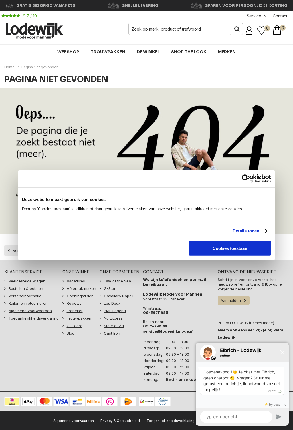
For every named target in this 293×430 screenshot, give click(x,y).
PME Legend (115, 310)
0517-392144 (155, 326)
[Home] (34, 31)
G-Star (110, 288)
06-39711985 (155, 312)
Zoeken (237, 29)
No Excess (113, 318)
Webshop (68, 51)
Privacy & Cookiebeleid (120, 421)
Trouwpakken (108, 51)
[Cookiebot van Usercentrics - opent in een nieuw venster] (246, 178)
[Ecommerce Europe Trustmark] (163, 401)
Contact (280, 15)
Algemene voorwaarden (30, 310)
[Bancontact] (77, 401)
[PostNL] (128, 401)
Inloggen (250, 30)
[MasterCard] (44, 401)
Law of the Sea (117, 281)
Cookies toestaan (230, 248)
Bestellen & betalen (26, 288)
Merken (227, 51)
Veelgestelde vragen (27, 281)
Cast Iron (112, 333)
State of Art (114, 325)
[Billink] (93, 401)
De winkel (148, 51)
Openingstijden (80, 296)
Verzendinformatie (25, 296)
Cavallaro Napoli (118, 296)
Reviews (74, 303)
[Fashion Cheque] (110, 401)
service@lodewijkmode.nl (168, 331)
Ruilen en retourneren (28, 303)
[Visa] (61, 401)
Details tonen (246, 230)
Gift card (74, 325)
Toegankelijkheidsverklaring (34, 318)
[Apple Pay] (28, 401)
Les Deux (112, 303)
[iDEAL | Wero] (12, 401)
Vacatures (76, 281)
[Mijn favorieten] (261, 30)
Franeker (75, 310)
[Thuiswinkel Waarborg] (146, 401)
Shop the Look (189, 51)
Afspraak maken (81, 288)
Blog (70, 333)
